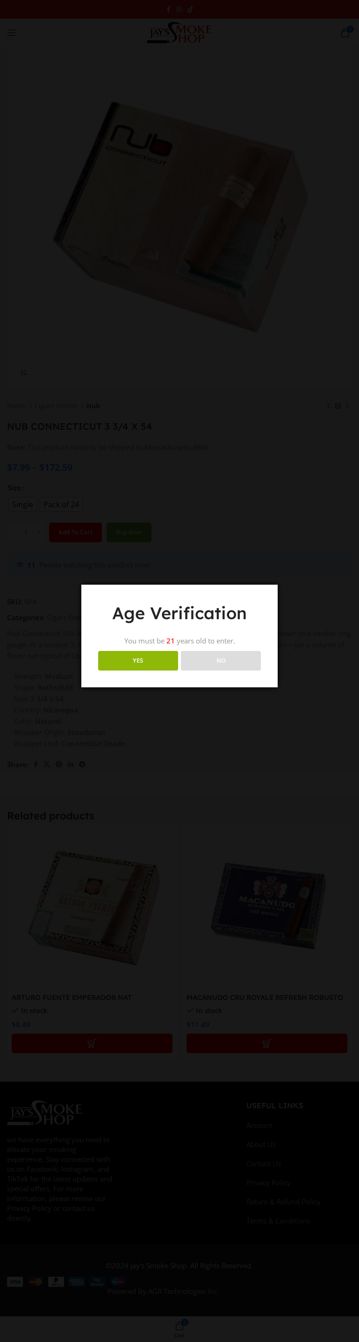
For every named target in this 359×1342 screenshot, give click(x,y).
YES (138, 660)
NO (221, 660)
